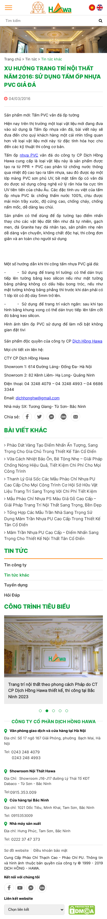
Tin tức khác (51, 59)
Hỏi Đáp (12, 595)
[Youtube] (20, 888)
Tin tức (31, 59)
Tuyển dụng (15, 584)
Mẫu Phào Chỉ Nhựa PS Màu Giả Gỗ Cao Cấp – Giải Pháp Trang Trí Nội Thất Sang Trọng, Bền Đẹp (53, 502)
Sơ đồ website (16, 850)
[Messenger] (31, 888)
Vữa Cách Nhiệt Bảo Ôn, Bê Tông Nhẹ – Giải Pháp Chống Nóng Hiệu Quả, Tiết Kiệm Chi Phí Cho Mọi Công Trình (53, 465)
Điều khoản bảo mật (50, 850)
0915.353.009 (23, 792)
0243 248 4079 (25, 752)
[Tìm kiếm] (100, 20)
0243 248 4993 (26, 757)
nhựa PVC (29, 155)
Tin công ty (15, 564)
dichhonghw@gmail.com (38, 398)
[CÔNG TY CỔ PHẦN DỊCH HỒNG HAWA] (51, 7)
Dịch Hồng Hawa (87, 341)
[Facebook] (9, 888)
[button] (40, 711)
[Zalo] (42, 888)
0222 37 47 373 (25, 839)
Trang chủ (12, 59)
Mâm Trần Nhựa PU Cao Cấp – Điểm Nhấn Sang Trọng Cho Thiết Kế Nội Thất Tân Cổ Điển (51, 535)
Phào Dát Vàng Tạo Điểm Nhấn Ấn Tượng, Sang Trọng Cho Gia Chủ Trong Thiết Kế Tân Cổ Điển (51, 448)
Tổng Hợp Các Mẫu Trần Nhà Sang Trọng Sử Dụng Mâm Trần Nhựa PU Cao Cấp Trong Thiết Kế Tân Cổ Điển (52, 518)
